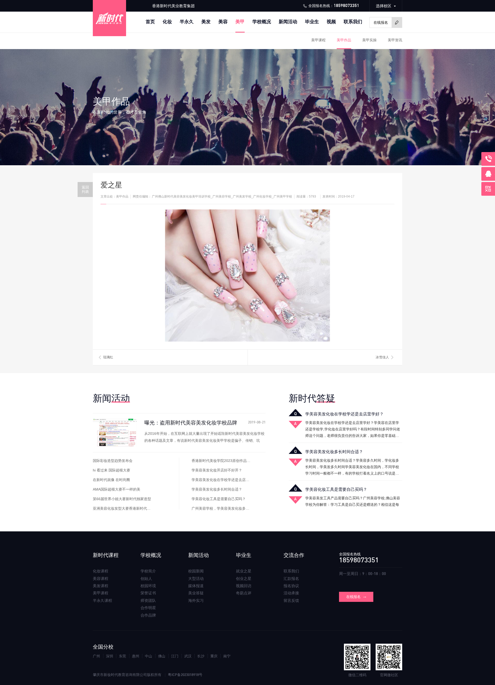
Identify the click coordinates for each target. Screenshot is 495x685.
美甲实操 (369, 40)
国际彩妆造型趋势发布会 (113, 461)
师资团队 (148, 600)
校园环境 (148, 586)
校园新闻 (196, 571)
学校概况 (261, 21)
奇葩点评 (243, 593)
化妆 (167, 21)
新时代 (312, 398)
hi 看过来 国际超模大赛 (111, 470)
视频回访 (243, 586)
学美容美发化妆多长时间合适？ (217, 489)
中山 (148, 656)
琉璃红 (108, 357)
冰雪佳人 (382, 357)
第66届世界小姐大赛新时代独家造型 (122, 499)
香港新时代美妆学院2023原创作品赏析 (223, 461)
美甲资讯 (395, 40)
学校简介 (148, 571)
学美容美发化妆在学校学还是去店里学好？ (226, 480)
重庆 (214, 656)
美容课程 (100, 578)
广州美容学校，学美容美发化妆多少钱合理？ (228, 508)
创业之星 (243, 578)
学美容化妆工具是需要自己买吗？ (219, 499)
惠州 (135, 656)
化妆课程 (100, 571)
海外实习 (196, 600)
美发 (206, 21)
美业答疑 (196, 593)
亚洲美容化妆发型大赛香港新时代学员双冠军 (129, 508)
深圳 (109, 656)
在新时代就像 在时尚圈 (111, 480)
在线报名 (353, 597)
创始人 (146, 578)
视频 (331, 21)
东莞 (122, 656)
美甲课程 (318, 40)
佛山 (162, 656)
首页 (150, 21)
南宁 (226, 656)
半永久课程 (102, 600)
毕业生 (312, 21)
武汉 (188, 656)
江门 (174, 656)
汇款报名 (291, 578)
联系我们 (353, 21)
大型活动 (196, 578)
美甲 (240, 21)
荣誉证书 (148, 593)
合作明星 (148, 607)
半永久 (187, 21)
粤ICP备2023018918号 (185, 675)
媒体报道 (196, 586)
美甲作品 (344, 40)
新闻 (111, 398)
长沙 (200, 656)
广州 (96, 656)
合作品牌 (148, 615)
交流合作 (294, 555)
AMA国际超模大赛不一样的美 (116, 489)
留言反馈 (291, 600)
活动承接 (291, 593)
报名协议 (291, 586)
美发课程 (100, 586)
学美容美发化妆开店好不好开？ (217, 470)
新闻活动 (288, 21)
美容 (223, 21)
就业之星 (243, 571)
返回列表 (85, 189)
